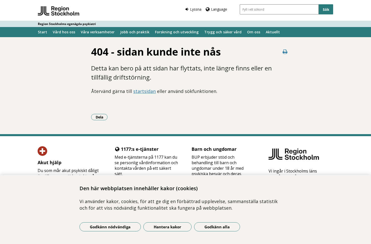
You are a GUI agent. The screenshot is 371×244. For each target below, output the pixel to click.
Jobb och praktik (134, 32)
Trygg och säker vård (223, 32)
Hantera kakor (167, 226)
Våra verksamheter (98, 32)
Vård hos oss (64, 32)
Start (42, 32)
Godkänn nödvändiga (110, 226)
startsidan (144, 91)
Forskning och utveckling (177, 32)
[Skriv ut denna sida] (285, 51)
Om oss (253, 32)
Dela (102, 116)
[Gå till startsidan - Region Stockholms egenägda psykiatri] (59, 11)
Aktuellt (273, 32)
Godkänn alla (217, 226)
